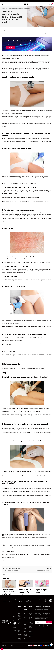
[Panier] (51, 4)
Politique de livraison (25, 623)
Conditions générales (25, 619)
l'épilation (6, 8)
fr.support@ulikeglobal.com (31, 614)
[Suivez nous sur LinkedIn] (47, 625)
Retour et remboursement (25, 631)
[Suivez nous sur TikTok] (44, 625)
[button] (2, 649)
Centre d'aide (19, 611)
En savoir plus (36, 0)
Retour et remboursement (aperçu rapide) (20, 637)
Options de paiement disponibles (20, 621)
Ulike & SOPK (14, 618)
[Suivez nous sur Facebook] (36, 625)
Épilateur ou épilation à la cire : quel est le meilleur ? (42, 590)
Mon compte (19, 616)
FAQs (19, 613)
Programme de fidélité (14, 615)
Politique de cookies (25, 638)
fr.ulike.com (28, 601)
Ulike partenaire (14, 622)
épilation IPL (5, 537)
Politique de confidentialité (25, 614)
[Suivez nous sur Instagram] (42, 625)
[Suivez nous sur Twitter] (39, 625)
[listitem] (45, 34)
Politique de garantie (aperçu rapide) (19, 630)
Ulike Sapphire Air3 (26, 537)
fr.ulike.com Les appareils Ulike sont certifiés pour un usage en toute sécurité (5, 624)
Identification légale (25, 635)
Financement (20, 625)
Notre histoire (14, 611)
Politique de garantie (25, 627)
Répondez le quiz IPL (10, 47)
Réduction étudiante (14, 626)
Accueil (3, 8)
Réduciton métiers (14, 630)
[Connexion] (49, 4)
